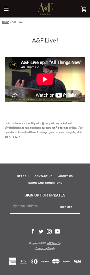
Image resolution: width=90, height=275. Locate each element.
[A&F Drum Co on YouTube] (57, 231)
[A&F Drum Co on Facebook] (32, 231)
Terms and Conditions (45, 182)
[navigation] (6, 8)
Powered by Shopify (45, 248)
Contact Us (43, 176)
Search (23, 176)
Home (5, 22)
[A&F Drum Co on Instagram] (49, 231)
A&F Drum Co (53, 243)
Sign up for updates (45, 195)
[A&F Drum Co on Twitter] (41, 231)
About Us (65, 176)
